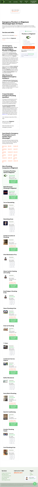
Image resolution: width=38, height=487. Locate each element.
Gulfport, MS (15, 160)
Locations (15, 1)
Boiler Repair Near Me (5, 474)
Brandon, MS (15, 146)
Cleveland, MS (10, 151)
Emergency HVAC (4, 478)
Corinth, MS (10, 154)
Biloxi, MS (9, 146)
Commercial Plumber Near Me (6, 475)
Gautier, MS (10, 157)
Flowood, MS (4, 157)
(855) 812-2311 (15, 11)
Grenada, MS (10, 160)
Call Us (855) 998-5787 (13, 197)
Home (10, 1)
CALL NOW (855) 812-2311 (33, 2)
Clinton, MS (15, 151)
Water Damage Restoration (6, 479)
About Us (21, 2)
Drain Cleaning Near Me (5, 477)
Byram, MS (10, 149)
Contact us (26, 2)
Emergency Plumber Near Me (6, 473)
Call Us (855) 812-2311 (13, 181)
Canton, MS (15, 149)
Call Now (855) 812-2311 (28, 47)
